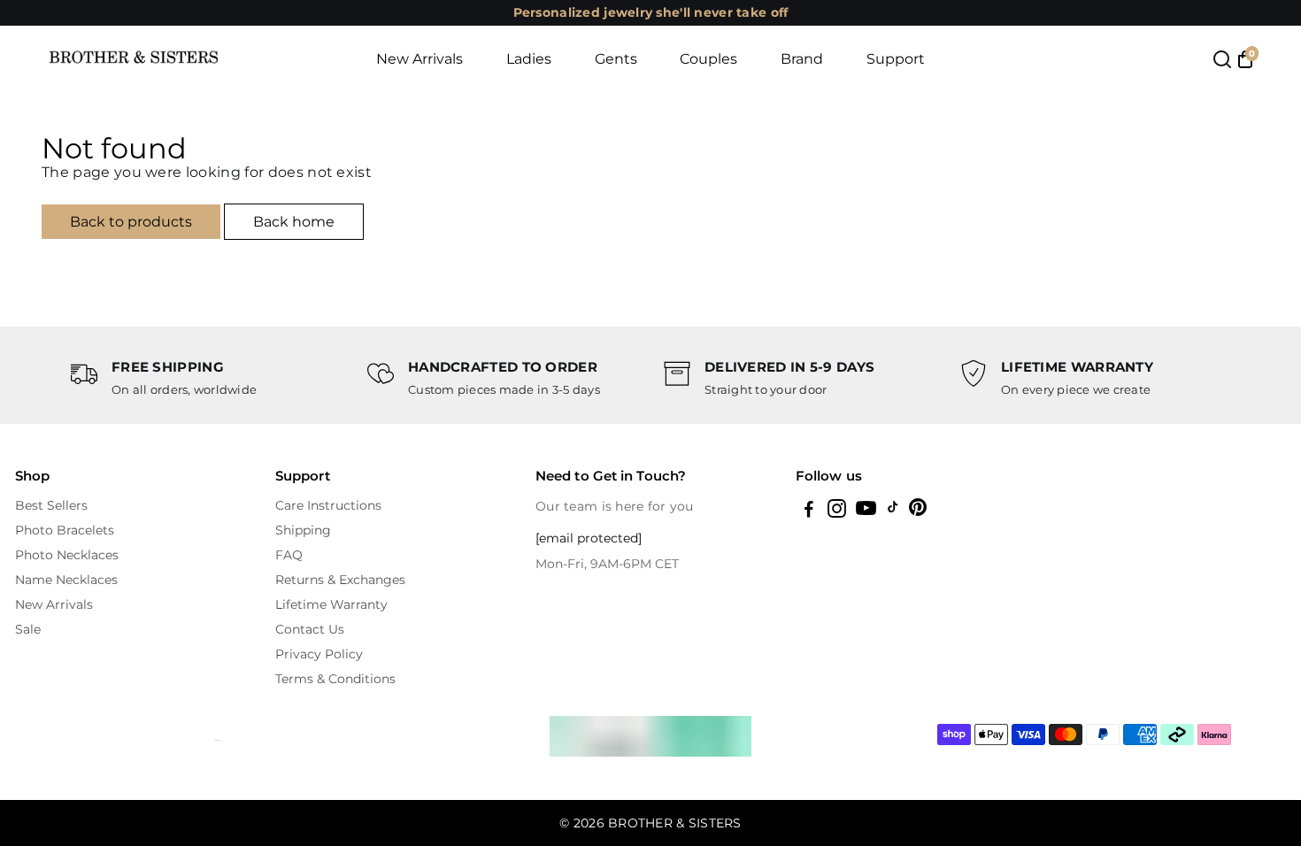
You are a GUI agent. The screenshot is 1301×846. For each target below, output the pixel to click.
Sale (28, 629)
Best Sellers (51, 505)
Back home (294, 221)
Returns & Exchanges (340, 580)
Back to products (131, 221)
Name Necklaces (66, 580)
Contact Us (309, 629)
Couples (708, 58)
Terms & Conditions (335, 679)
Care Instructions (328, 505)
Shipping (303, 530)
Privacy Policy (319, 654)
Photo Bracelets (64, 530)
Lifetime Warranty (331, 604)
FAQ (289, 555)
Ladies (528, 58)
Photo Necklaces (67, 555)
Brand (802, 58)
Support (895, 58)
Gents (616, 58)
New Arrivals (419, 58)
